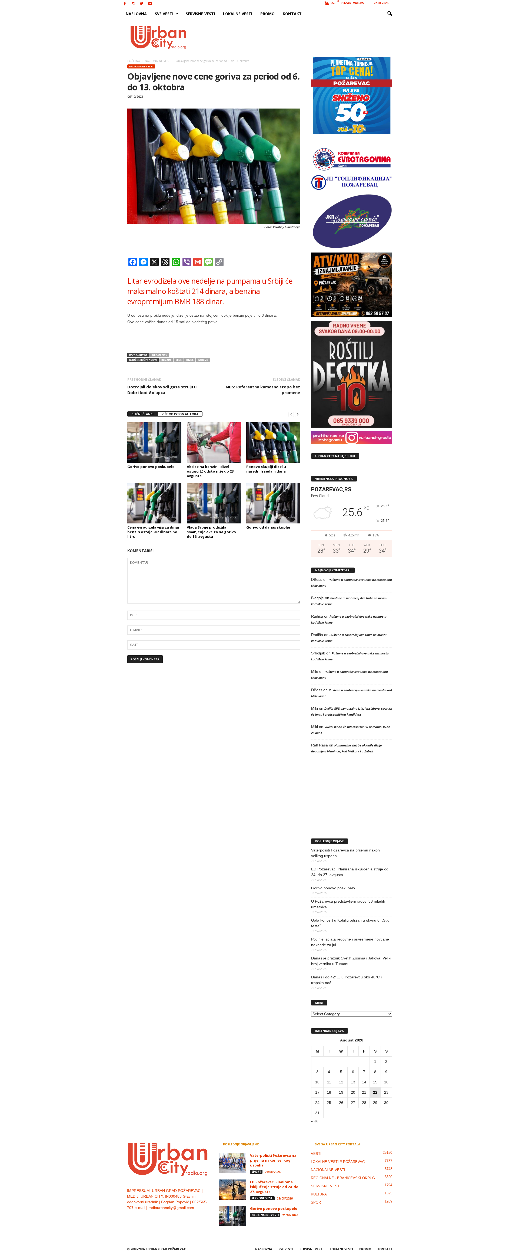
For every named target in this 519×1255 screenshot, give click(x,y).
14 (364, 1082)
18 (329, 1092)
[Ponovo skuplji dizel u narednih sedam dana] (273, 442)
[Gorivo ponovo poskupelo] (154, 442)
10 (317, 1082)
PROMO (267, 13)
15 (375, 1082)
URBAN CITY (159, 355)
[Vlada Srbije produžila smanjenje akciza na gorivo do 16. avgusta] (214, 503)
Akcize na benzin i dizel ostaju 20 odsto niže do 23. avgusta (211, 471)
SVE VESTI (164, 13)
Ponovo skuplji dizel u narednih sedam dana (266, 469)
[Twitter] (141, 4)
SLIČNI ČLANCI (143, 414)
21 (364, 1092)
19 (341, 1092)
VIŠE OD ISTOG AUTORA (180, 414)
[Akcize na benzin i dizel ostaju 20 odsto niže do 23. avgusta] (214, 442)
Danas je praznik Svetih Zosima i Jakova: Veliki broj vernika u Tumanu (351, 961)
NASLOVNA (136, 13)
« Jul (315, 1121)
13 (353, 1082)
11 (329, 1082)
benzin (166, 360)
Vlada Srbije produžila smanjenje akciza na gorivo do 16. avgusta (211, 532)
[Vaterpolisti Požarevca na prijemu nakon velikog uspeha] (232, 1163)
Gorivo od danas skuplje (268, 527)
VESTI (316, 1154)
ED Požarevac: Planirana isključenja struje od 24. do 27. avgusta (349, 872)
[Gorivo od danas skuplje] (273, 503)
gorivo (203, 360)
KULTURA (319, 1194)
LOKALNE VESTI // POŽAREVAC (338, 1162)
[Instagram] (133, 4)
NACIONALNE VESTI (141, 66)
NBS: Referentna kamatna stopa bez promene (263, 389)
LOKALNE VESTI (237, 13)
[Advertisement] (299, 37)
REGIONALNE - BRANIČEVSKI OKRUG (343, 1178)
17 (317, 1092)
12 (341, 1082)
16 (386, 1082)
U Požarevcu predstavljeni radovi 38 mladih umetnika (348, 904)
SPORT (256, 1172)
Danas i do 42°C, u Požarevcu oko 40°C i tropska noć (346, 980)
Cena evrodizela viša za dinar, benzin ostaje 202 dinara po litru (154, 532)
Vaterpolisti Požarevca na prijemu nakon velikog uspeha (345, 853)
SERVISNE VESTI (200, 13)
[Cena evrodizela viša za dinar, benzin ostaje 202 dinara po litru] (154, 503)
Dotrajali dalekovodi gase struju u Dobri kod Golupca (162, 389)
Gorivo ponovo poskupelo (151, 466)
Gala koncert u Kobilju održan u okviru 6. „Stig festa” (350, 923)
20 (353, 1092)
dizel (190, 360)
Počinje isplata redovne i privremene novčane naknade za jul (350, 942)
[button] (389, 14)
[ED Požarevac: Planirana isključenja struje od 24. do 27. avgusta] (232, 1189)
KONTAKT (292, 13)
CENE (178, 360)
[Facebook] (125, 4)
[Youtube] (150, 4)
